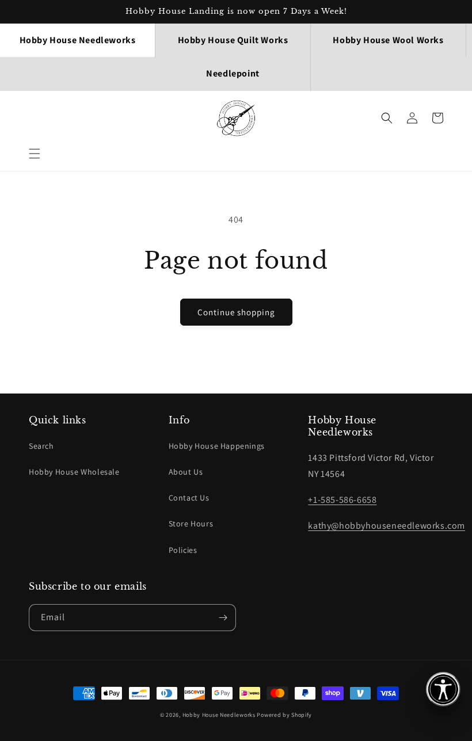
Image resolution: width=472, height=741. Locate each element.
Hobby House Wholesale (74, 472)
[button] (34, 153)
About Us (186, 472)
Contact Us (189, 497)
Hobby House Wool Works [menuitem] (388, 40)
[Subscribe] (222, 617)
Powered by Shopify (284, 715)
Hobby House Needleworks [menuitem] (78, 40)
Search (41, 446)
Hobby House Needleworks (219, 715)
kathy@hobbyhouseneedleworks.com (386, 526)
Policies (183, 550)
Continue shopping (236, 312)
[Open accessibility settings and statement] (443, 689)
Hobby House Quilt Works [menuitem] (233, 40)
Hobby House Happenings (217, 446)
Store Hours (191, 523)
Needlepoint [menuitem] (233, 73)
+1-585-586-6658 (342, 500)
